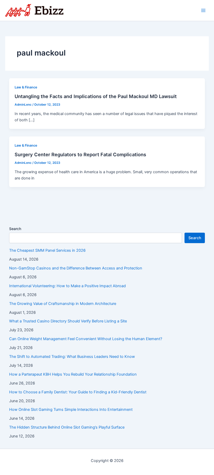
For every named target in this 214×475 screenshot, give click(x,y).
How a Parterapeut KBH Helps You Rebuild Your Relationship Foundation (73, 374)
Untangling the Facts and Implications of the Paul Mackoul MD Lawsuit (96, 96)
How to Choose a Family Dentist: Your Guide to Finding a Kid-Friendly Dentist (77, 392)
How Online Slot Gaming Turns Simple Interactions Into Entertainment (71, 409)
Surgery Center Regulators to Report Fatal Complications (80, 154)
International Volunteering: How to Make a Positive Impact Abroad (67, 286)
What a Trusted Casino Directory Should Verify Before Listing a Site (68, 321)
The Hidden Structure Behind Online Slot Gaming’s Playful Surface (66, 427)
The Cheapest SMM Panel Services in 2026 (47, 250)
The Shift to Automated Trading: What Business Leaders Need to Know (72, 356)
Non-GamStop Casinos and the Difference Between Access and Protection (75, 268)
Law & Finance (26, 87)
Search (15, 228)
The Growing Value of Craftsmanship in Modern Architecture (62, 303)
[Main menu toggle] (203, 10)
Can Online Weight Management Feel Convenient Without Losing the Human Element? (85, 338)
